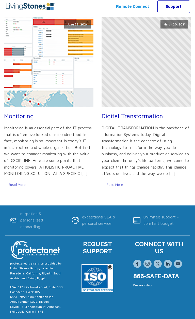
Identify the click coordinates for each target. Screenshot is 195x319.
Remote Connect (132, 6)
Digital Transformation (132, 115)
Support (174, 6)
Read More (17, 185)
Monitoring (19, 115)
